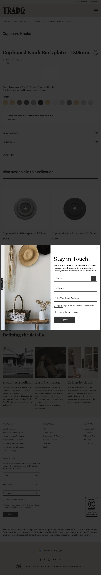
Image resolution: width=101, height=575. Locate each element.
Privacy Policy (88, 305)
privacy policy (73, 312)
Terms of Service (58, 307)
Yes (54, 312)
